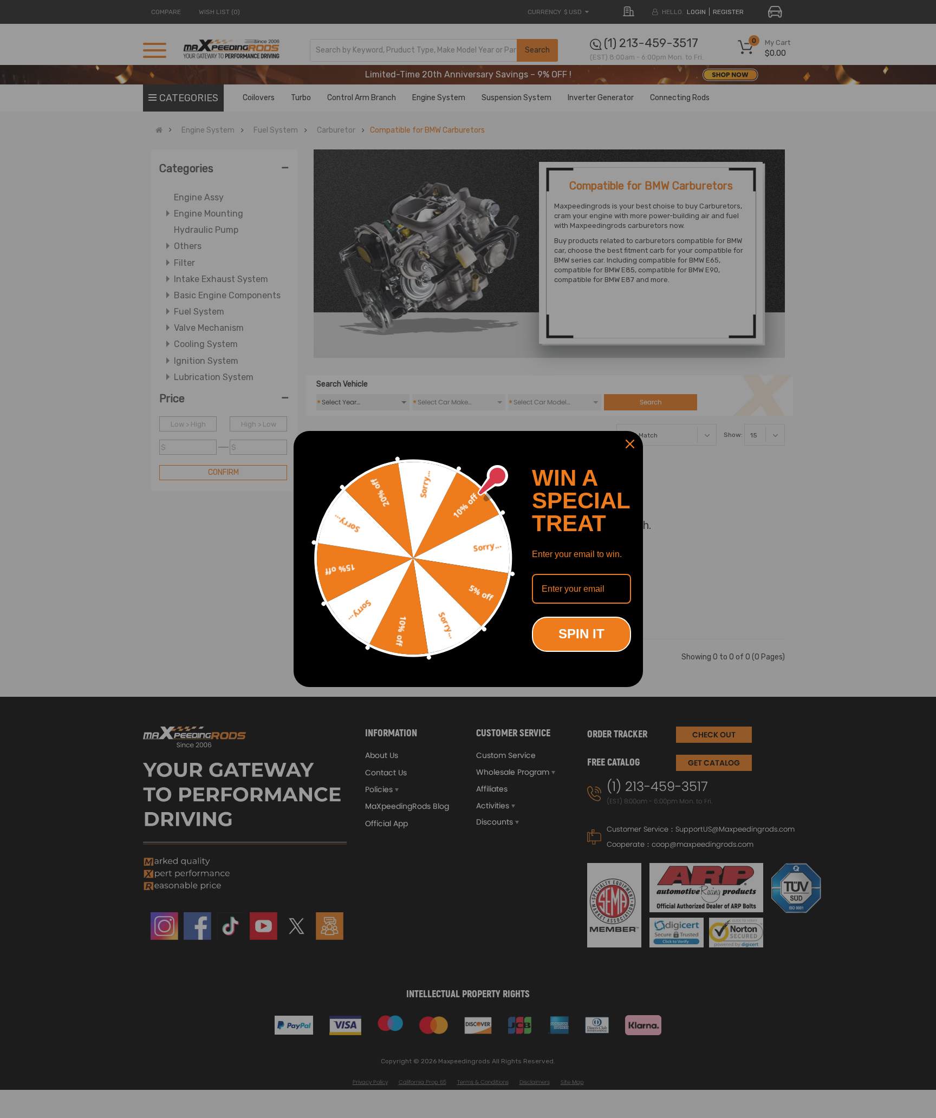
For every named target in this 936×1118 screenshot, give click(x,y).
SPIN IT (581, 633)
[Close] (630, 444)
